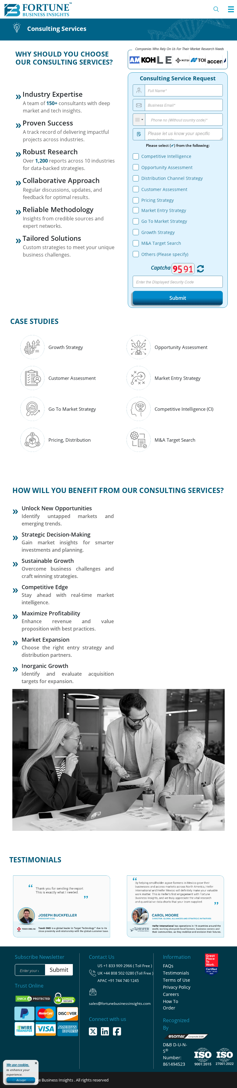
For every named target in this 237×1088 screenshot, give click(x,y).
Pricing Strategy (157, 200)
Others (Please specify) (164, 254)
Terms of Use (176, 980)
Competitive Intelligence (166, 156)
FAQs (168, 966)
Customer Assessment (164, 189)
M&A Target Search (161, 243)
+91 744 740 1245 (123, 980)
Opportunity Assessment (167, 167)
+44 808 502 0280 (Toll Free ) (128, 973)
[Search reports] (216, 9)
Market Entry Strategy (163, 210)
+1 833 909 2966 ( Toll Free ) (127, 965)
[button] (25, 901)
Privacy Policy (176, 987)
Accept (21, 1080)
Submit (177, 298)
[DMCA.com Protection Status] (34, 998)
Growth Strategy (158, 232)
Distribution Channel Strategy (172, 178)
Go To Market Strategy (164, 221)
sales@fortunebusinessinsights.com (120, 1003)
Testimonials (176, 973)
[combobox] (139, 119)
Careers (171, 994)
